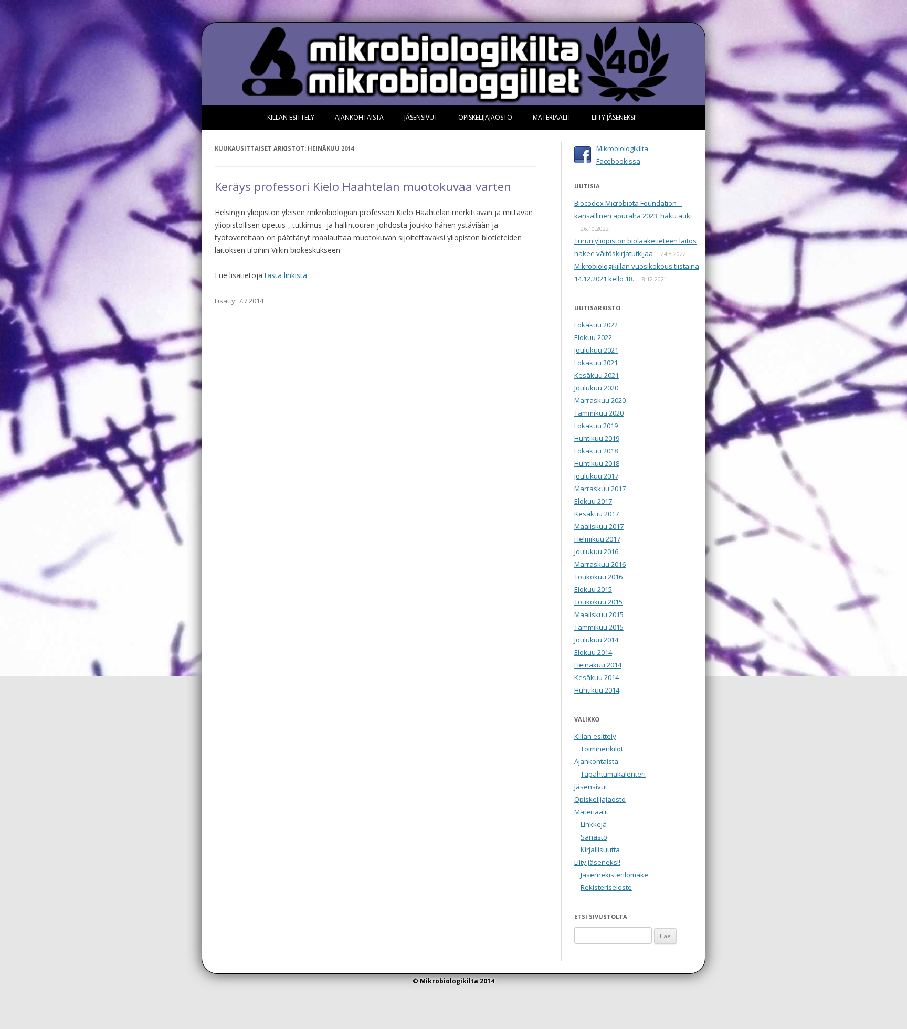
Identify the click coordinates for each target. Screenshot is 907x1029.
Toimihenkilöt (602, 749)
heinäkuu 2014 (597, 665)
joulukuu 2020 (596, 387)
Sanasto (594, 837)
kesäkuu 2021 (596, 375)
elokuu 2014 (593, 652)
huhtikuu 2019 (596, 438)
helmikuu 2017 (597, 539)
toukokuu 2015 (598, 602)
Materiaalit (552, 117)
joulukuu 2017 (596, 476)
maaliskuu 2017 (599, 526)
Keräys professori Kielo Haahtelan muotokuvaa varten (363, 186)
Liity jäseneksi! (614, 117)
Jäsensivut (421, 117)
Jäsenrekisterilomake (614, 874)
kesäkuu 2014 (596, 677)
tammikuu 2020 (599, 413)
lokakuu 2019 (596, 425)
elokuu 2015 (593, 589)
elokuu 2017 (593, 501)
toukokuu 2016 (598, 576)
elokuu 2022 (593, 337)
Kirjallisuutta (600, 849)
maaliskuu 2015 (599, 614)
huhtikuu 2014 (596, 690)
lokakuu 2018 (596, 450)
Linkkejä (594, 824)
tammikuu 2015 (599, 627)
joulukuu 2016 (596, 551)
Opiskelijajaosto (485, 117)
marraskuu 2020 (600, 400)
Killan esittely (290, 117)
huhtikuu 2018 (596, 463)
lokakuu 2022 (596, 325)
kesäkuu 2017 (596, 513)
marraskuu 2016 (600, 564)
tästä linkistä (286, 275)
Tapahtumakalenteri (613, 774)
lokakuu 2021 (596, 362)
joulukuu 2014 (596, 639)
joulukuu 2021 (596, 350)
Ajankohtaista (359, 117)
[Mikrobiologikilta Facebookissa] (582, 152)
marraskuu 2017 (600, 488)
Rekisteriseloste (606, 887)
